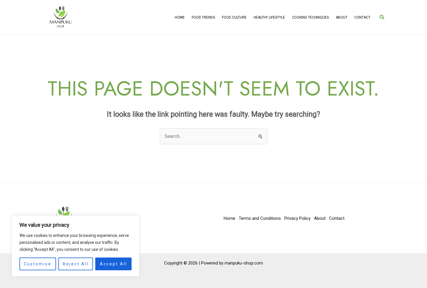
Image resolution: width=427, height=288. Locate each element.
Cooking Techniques (310, 17)
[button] (382, 17)
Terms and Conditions (260, 218)
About (341, 17)
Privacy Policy (297, 218)
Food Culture (234, 17)
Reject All (76, 264)
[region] (75, 245)
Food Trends (203, 17)
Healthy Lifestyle (269, 17)
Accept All (113, 264)
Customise (37, 264)
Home (180, 17)
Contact (362, 17)
